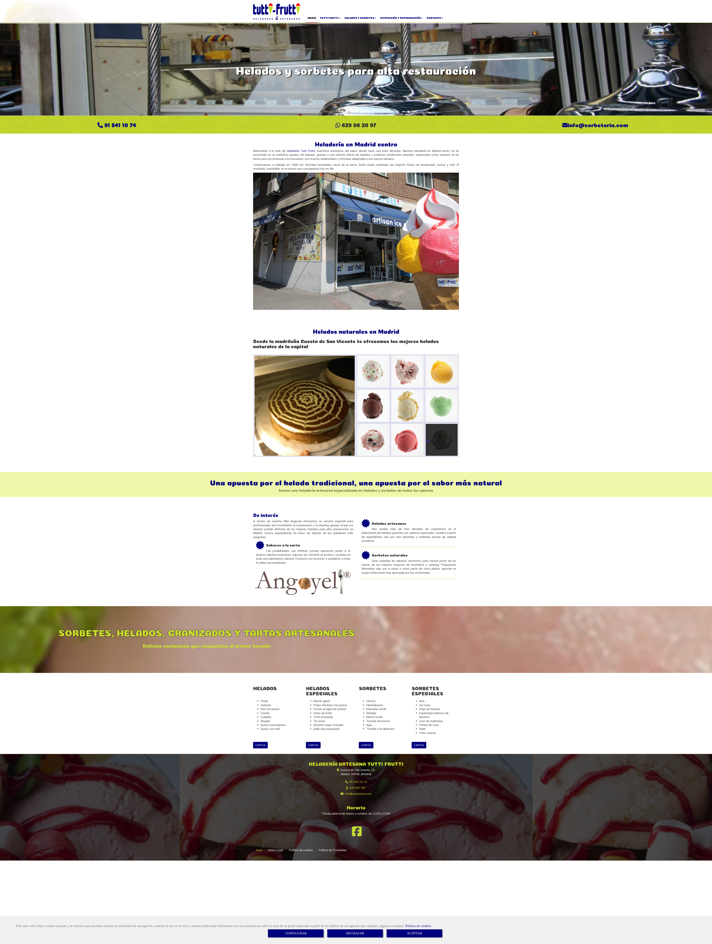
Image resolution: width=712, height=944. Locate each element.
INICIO (312, 17)
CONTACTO (434, 17)
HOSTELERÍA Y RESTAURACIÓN (400, 17)
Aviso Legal (275, 850)
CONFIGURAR (296, 933)
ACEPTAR (414, 933)
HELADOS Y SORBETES (360, 17)
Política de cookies (418, 926)
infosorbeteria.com (598, 124)
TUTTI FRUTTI (329, 17)
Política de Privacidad (332, 850)
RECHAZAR (355, 933)
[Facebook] (357, 834)
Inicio (259, 850)
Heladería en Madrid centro (356, 143)
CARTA (260, 745)
